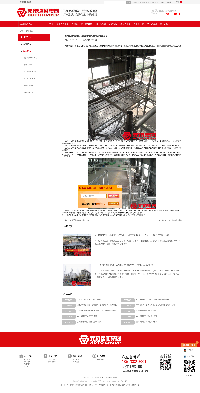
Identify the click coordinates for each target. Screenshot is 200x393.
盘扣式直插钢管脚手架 (165, 46)
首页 (21, 31)
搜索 (128, 2)
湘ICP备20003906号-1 (110, 378)
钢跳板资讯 (28, 65)
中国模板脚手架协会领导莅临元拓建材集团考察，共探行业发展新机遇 (161, 305)
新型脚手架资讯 (29, 92)
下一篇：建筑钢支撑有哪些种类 (170, 220)
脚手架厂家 (89, 385)
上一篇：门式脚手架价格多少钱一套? (75, 220)
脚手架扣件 (71, 385)
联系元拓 (100, 359)
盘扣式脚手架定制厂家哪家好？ (135, 215)
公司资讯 (76, 359)
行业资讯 (29, 31)
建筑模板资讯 (28, 85)
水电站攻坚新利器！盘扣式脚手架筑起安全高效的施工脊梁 (98, 305)
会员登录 (160, 2)
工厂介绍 (27, 359)
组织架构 (27, 362)
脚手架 (64, 213)
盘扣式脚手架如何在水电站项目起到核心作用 (152, 299)
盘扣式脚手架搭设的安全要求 (146, 316)
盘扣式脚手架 (104, 385)
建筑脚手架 (135, 385)
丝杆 (96, 385)
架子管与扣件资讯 (30, 72)
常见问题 (51, 359)
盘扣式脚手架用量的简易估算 (146, 322)
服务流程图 (52, 362)
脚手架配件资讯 (29, 79)
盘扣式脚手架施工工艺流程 (87, 316)
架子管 (112, 385)
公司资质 (27, 366)
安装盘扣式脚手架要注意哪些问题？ (90, 322)
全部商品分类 (26, 24)
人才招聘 (27, 364)
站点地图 (123, 381)
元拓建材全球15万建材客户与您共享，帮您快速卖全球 (97, 311)
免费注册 (169, 2)
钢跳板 (118, 385)
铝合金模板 (126, 385)
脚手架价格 (80, 385)
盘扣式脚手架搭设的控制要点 (146, 311)
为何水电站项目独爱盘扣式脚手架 (89, 299)
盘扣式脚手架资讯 (30, 58)
